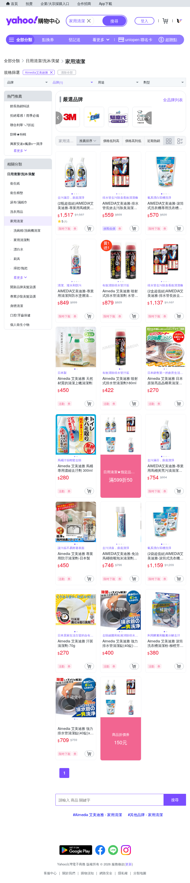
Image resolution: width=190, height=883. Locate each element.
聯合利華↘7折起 (22, 124)
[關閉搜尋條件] (89, 21)
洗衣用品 (16, 211)
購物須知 (87, 873)
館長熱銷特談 (19, 106)
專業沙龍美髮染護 (23, 296)
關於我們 (68, 873)
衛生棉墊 (16, 192)
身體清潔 (16, 305)
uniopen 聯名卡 (138, 39)
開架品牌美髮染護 (23, 286)
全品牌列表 (173, 100)
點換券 (48, 39)
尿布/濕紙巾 (18, 202)
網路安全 (105, 873)
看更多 (98, 39)
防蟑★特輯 (18, 134)
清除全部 (67, 72)
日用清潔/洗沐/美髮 (21, 173)
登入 (144, 20)
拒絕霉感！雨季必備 (24, 115)
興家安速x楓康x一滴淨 (26, 143)
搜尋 (175, 799)
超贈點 (171, 39)
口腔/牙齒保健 (20, 315)
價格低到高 (111, 140)
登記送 (74, 39)
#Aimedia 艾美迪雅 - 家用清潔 (97, 814)
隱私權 (123, 873)
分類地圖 (139, 873)
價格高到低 (133, 140)
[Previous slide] (59, 172)
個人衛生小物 (19, 324)
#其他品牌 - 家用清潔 (145, 814)
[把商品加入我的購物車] (89, 228)
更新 (128, 864)
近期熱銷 (153, 140)
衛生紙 (15, 183)
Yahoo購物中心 (33, 21)
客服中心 (50, 873)
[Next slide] (93, 172)
